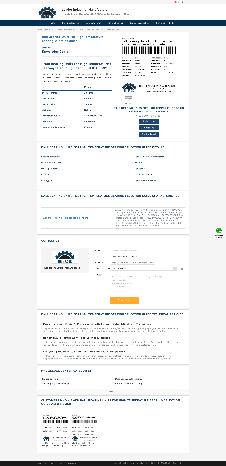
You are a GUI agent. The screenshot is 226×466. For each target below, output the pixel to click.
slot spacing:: (49, 98)
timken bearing (115, 23)
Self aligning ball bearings (167, 23)
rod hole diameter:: (51, 163)
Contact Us (52, 463)
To (97, 256)
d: (43, 87)
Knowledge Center (60, 30)
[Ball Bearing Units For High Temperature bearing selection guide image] (149, 64)
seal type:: (46, 181)
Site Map (63, 463)
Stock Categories (70, 23)
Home (52, 23)
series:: (45, 175)
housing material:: (50, 157)
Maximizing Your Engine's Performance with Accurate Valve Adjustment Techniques (97, 324)
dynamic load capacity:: (54, 127)
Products (47, 30)
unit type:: (47, 121)
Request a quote (50, 2)
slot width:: (47, 110)
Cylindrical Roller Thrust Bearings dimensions (65, 218)
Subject (99, 263)
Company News (93, 23)
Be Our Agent (149, 134)
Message (99, 275)
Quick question (103, 269)
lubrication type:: (51, 116)
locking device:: (49, 169)
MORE (111, 391)
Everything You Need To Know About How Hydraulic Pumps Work (84, 351)
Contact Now (148, 121)
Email (98, 250)
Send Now (124, 300)
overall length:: (50, 93)
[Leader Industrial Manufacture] (47, 13)
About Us (42, 463)
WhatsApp (149, 128)
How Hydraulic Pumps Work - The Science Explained (76, 338)
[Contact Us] (219, 233)
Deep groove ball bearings (141, 23)
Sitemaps (72, 463)
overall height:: (50, 104)
